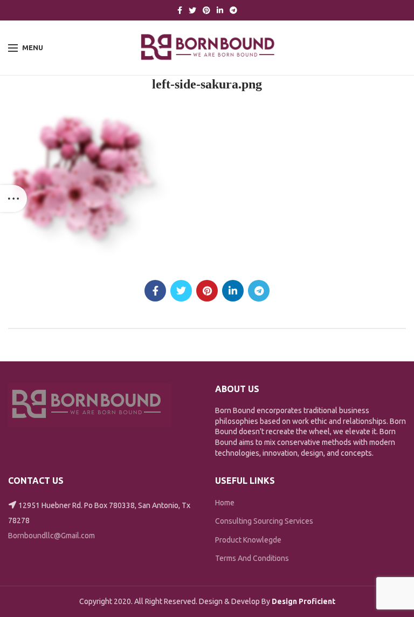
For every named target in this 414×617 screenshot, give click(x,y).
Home (224, 502)
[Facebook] (179, 10)
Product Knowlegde (248, 540)
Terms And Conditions (252, 558)
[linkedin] (219, 10)
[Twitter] (192, 10)
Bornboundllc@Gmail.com (51, 535)
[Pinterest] (206, 10)
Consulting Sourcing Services (264, 521)
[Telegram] (233, 10)
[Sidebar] (13, 198)
